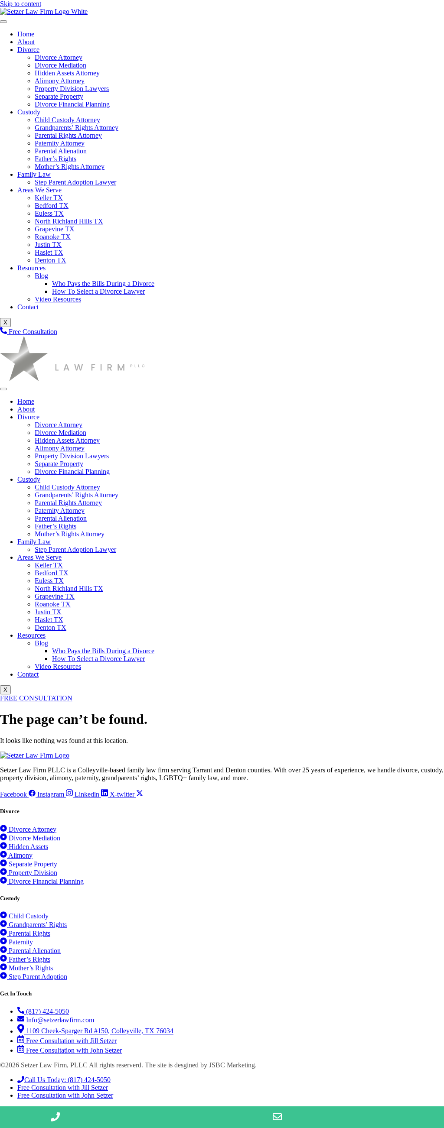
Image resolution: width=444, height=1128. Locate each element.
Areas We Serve (39, 190)
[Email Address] (277, 1117)
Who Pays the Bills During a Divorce (103, 283)
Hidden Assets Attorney (67, 73)
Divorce (28, 49)
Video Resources (58, 299)
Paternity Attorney (60, 143)
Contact (28, 307)
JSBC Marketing (232, 1065)
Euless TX (49, 213)
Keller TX (49, 197)
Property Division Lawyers (72, 88)
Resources (31, 268)
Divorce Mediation (60, 65)
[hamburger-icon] (3, 21)
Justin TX (48, 244)
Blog (41, 275)
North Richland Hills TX (69, 221)
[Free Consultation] (166, 1117)
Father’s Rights (55, 158)
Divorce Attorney (58, 57)
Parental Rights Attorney (68, 135)
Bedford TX (52, 205)
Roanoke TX (53, 236)
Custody (28, 112)
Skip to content (20, 3)
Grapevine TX (55, 229)
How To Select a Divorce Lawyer (98, 291)
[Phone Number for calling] (55, 1117)
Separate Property (59, 96)
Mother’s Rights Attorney (69, 166)
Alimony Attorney (60, 80)
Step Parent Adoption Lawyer (75, 182)
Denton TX (50, 260)
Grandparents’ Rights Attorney (76, 127)
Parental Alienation (61, 151)
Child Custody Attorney (67, 119)
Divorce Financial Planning (72, 104)
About (26, 41)
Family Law (34, 174)
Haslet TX (49, 252)
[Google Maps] (388, 1117)
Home (25, 34)
